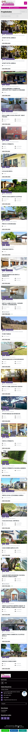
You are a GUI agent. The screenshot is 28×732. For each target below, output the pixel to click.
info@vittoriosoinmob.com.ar (10, 699)
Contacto (3, 711)
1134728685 (6, 697)
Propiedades (4, 710)
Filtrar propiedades (14, 7)
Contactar (15, 730)
